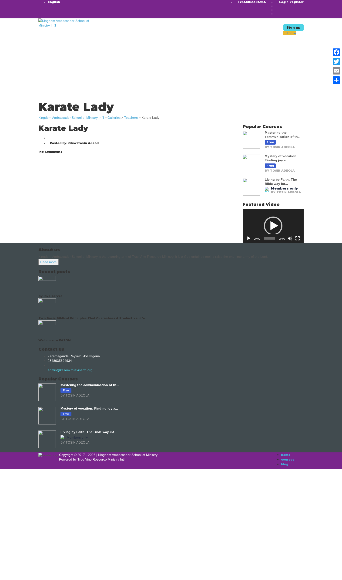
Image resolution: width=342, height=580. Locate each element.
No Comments (50, 151)
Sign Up (26, 573)
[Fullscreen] (297, 238)
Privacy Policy (100, 529)
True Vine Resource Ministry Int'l (101, 459)
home (285, 455)
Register (296, 2)
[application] (273, 226)
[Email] (336, 70)
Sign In (37, 573)
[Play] (248, 238)
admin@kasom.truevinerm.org (70, 370)
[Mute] (290, 238)
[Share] (336, 80)
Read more (48, 262)
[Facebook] (336, 52)
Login (284, 2)
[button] (273, 226)
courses (287, 459)
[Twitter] (336, 61)
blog (284, 464)
